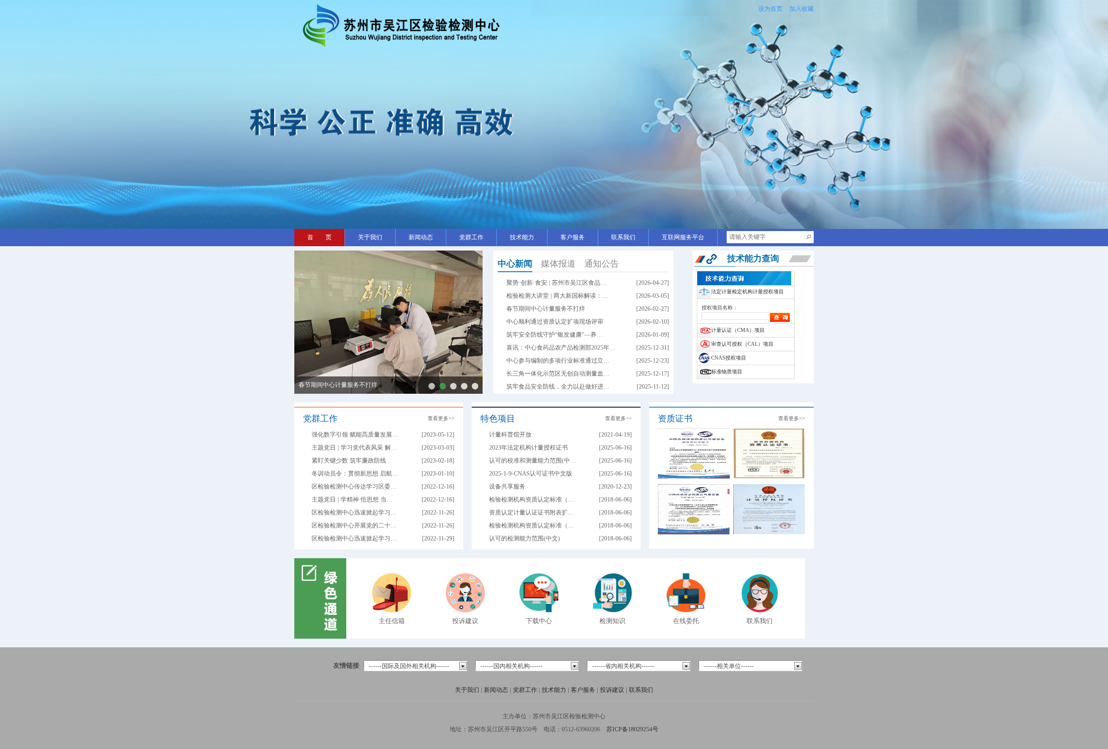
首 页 (319, 237)
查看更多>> (441, 418)
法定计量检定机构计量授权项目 (747, 292)
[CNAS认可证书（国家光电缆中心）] (694, 453)
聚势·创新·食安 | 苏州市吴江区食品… (556, 283)
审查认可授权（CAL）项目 (742, 344)
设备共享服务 (507, 486)
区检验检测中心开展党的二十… (354, 525)
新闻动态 (421, 237)
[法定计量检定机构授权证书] (769, 508)
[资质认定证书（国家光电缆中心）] (769, 453)
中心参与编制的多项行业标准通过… (475, 386)
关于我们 (370, 237)
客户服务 (572, 237)
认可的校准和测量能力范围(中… (532, 460)
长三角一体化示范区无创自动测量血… (557, 373)
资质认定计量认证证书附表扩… (531, 512)
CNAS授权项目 (728, 358)
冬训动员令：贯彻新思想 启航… (355, 473)
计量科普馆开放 (510, 434)
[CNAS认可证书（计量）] (694, 508)
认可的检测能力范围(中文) (524, 538)
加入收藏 (801, 9)
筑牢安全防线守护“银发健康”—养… (554, 334)
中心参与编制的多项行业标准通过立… (557, 360)
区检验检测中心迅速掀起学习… (354, 512)
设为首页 (770, 9)
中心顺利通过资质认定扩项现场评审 (554, 321)
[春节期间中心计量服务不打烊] (388, 322)
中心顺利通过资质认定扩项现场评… (453, 386)
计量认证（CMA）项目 (738, 330)
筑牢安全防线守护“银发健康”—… (464, 386)
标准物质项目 (726, 372)
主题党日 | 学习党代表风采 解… (354, 447)
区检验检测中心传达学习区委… (354, 486)
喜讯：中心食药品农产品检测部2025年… (560, 347)
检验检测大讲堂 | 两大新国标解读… (431, 386)
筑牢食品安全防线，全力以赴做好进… (557, 386)
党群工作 (471, 237)
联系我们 (623, 237)
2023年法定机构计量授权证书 (528, 447)
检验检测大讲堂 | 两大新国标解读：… (557, 296)
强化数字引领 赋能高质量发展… (355, 434)
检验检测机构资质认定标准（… (531, 499)
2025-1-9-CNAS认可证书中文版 (530, 473)
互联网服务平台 (683, 237)
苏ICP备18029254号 (632, 729)
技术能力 (522, 237)
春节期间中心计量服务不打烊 (338, 385)
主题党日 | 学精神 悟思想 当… (352, 499)
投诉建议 (613, 690)
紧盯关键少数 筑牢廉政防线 (349, 460)
